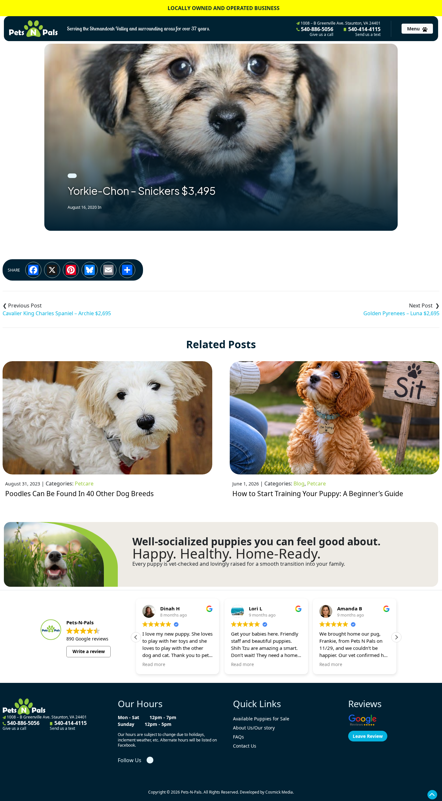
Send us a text (368, 34)
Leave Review (368, 736)
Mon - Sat (128, 717)
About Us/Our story (254, 728)
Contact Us (244, 746)
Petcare (84, 483)
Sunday (126, 724)
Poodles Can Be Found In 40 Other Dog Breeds (79, 493)
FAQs (238, 737)
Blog (298, 483)
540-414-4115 (364, 31)
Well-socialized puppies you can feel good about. (256, 541)
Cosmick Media (279, 792)
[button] (396, 637)
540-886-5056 (316, 31)
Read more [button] (153, 664)
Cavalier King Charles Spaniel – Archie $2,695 (57, 313)
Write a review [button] (88, 651)
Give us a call (321, 34)
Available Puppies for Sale (261, 719)
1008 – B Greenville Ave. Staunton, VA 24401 (340, 23)
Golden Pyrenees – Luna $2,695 (401, 313)
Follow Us (129, 760)
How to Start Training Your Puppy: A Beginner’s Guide (317, 493)
